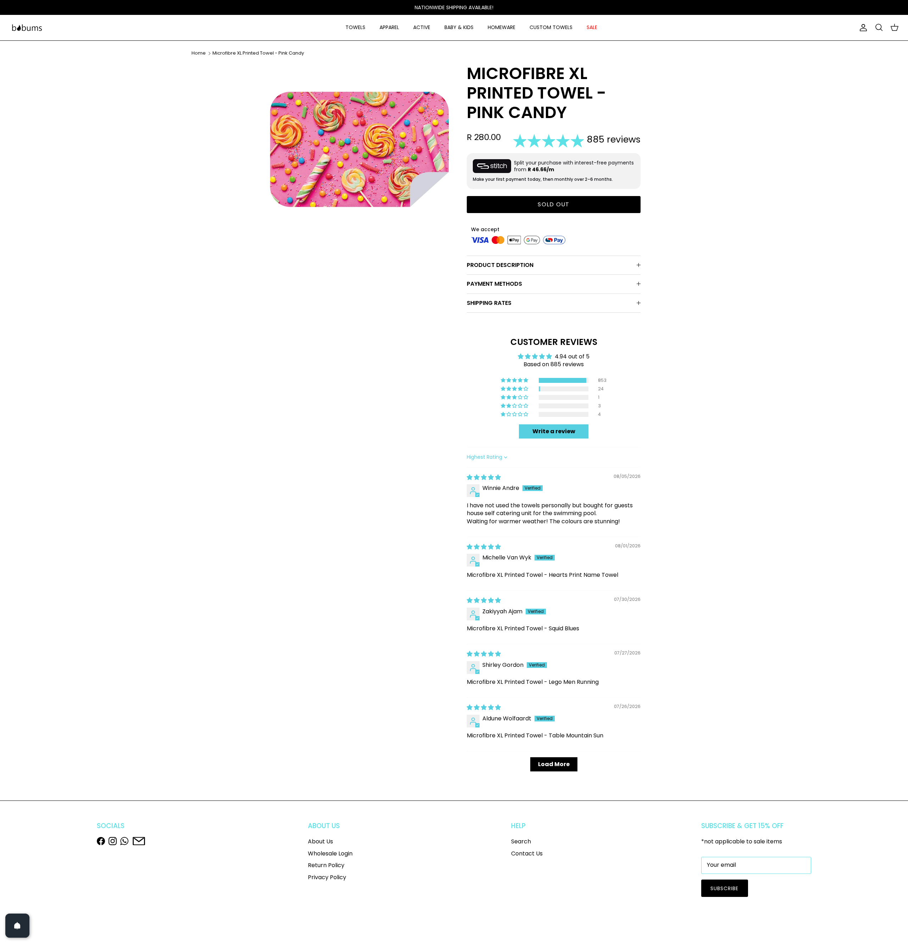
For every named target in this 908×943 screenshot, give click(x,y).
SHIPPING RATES (489, 303)
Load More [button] (554, 764)
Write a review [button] (553, 431)
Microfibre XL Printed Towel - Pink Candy (258, 53)
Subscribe (724, 888)
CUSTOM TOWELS (551, 27)
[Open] (17, 926)
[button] (515, 380)
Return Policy (326, 865)
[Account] (862, 27)
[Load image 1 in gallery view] (359, 155)
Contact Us (527, 853)
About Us (320, 841)
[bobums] (27, 27)
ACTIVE (421, 27)
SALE (592, 27)
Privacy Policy (327, 877)
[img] (484, 477)
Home (199, 53)
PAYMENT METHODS (494, 284)
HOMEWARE (501, 27)
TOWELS (355, 27)
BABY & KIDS (459, 27)
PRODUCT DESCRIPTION (500, 265)
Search (521, 841)
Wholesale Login (330, 853)
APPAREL (389, 27)
